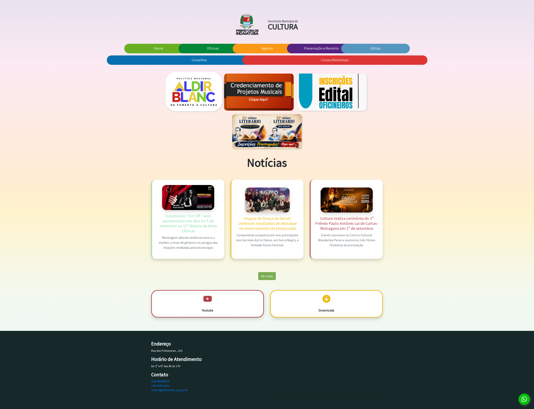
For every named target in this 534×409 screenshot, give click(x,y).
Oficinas (213, 48)
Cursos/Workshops (335, 60)
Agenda (267, 48)
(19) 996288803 (160, 381)
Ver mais (267, 276)
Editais (375, 48)
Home (158, 48)
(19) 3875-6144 (160, 386)
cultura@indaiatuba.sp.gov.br (169, 390)
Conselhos (199, 60)
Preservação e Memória (321, 48)
